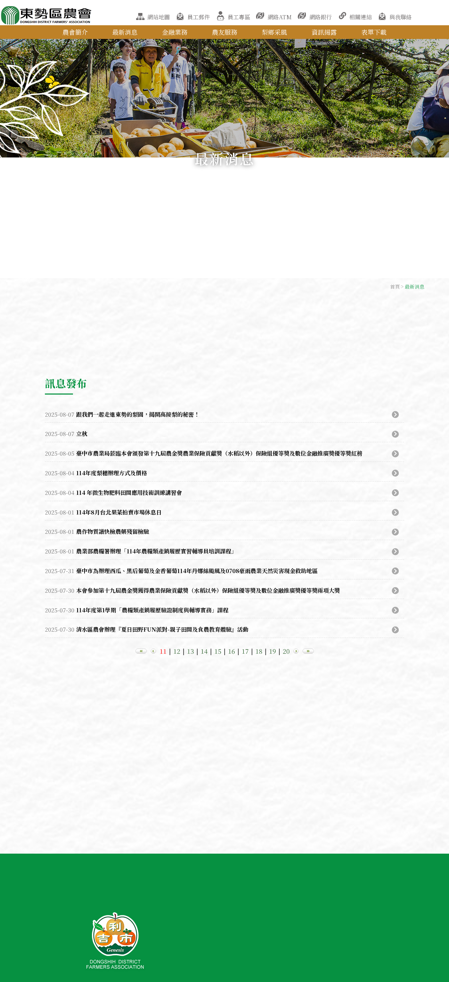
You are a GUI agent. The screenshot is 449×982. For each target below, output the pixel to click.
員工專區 (239, 17)
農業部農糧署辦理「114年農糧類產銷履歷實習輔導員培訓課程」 (156, 551)
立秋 (81, 434)
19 (272, 650)
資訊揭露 (324, 31)
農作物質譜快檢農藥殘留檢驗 (112, 531)
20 (286, 650)
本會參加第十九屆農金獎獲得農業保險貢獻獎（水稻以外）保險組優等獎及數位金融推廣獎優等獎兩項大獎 (208, 590)
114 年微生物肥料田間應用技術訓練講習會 (129, 493)
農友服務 (224, 31)
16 (231, 650)
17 (245, 650)
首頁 (395, 286)
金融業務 (174, 31)
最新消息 (125, 31)
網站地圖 (158, 17)
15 (217, 650)
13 (190, 650)
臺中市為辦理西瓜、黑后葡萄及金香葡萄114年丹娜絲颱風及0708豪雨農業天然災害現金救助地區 (197, 571)
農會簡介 (75, 31)
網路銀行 (320, 17)
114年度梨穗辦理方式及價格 (111, 473)
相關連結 (360, 17)
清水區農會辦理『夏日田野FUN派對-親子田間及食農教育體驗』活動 (162, 629)
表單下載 (374, 31)
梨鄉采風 (274, 31)
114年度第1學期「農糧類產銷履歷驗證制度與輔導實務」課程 (152, 610)
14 (204, 650)
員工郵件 (198, 17)
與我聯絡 (400, 17)
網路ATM (280, 17)
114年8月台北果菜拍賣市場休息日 (119, 512)
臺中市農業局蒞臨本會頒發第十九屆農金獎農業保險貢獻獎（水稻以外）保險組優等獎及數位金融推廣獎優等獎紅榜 (219, 453)
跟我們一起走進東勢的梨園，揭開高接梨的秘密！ (138, 414)
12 (176, 650)
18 (258, 650)
